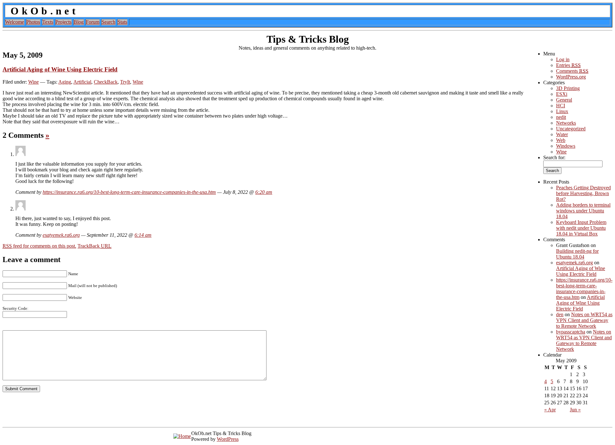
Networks (566, 123)
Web (560, 140)
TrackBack (94, 246)
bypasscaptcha (570, 331)
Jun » (575, 409)
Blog (79, 22)
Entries (568, 65)
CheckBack (106, 82)
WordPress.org (571, 76)
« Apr (550, 409)
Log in (563, 59)
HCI (560, 105)
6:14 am (143, 235)
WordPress (228, 439)
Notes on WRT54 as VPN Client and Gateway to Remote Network (584, 320)
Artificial (82, 82)
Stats (122, 22)
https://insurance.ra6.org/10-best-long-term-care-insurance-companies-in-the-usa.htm (129, 192)
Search (108, 22)
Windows (565, 146)
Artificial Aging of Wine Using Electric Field (60, 69)
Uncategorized (571, 128)
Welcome (14, 22)
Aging (64, 82)
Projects (63, 22)
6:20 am (263, 192)
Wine (33, 82)
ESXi (561, 94)
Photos (33, 22)
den (559, 314)
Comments (572, 71)
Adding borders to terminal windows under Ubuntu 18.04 (583, 210)
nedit (561, 117)
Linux (562, 111)
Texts (47, 22)
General (564, 100)
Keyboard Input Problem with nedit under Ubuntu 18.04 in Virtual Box (581, 227)
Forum (92, 22)
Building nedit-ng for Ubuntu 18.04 (577, 254)
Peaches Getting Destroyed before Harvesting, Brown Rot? (583, 193)
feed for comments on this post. (39, 246)
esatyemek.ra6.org (61, 235)
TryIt (125, 82)
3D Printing (568, 88)
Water (562, 134)
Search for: (554, 157)
